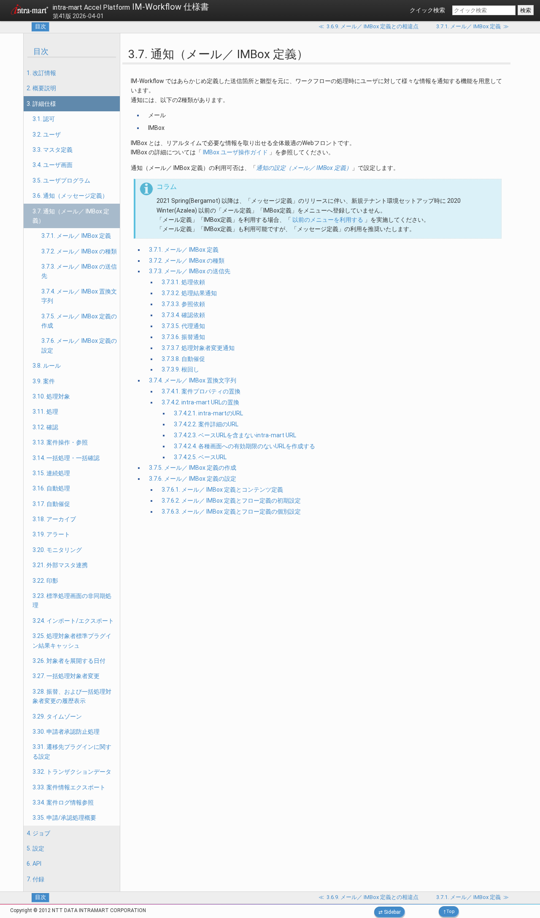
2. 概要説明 (41, 88)
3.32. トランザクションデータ (71, 771)
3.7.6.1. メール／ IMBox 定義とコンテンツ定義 (222, 489)
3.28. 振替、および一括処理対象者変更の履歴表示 (71, 696)
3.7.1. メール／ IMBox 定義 (76, 235)
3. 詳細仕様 (41, 103)
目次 (40, 26)
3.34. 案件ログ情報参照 (63, 802)
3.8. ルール (46, 365)
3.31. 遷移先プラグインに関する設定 (71, 751)
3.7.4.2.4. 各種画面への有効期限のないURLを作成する (244, 446)
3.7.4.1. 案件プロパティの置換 (201, 391)
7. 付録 (35, 879)
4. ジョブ (38, 833)
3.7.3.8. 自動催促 (183, 358)
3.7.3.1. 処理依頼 (183, 282)
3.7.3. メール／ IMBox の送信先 (79, 271)
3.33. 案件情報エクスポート (68, 787)
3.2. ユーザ (46, 134)
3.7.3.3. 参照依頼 (183, 304)
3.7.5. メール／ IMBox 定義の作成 (79, 321)
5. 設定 (35, 848)
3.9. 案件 (43, 381)
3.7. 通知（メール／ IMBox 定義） (70, 216)
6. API (34, 863)
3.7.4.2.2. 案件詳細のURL (206, 424)
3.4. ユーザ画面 (52, 165)
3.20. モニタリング (57, 549)
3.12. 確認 (45, 427)
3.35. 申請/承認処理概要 (64, 817)
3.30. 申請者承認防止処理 (66, 731)
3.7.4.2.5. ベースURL (200, 457)
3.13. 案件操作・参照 (60, 442)
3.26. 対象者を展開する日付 (68, 660)
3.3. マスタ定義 (52, 149)
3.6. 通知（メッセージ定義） (70, 195)
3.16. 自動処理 (51, 488)
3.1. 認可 (43, 119)
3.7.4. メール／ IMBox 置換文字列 (79, 296)
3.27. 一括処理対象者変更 (66, 676)
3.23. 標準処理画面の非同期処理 (71, 600)
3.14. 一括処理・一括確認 (66, 458)
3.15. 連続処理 (51, 473)
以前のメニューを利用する (327, 219)
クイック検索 (427, 10)
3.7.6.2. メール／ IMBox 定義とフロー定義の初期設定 (231, 500)
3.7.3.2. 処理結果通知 (189, 293)
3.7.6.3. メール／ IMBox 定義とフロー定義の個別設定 (231, 511)
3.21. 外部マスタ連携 (60, 565)
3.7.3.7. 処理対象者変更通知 (198, 348)
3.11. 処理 (45, 411)
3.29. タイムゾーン (57, 716)
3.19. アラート (51, 534)
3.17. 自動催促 (51, 504)
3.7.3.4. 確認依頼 (183, 315)
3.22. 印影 (45, 580)
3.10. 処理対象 (51, 396)
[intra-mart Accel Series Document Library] (29, 11)
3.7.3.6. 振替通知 (183, 337)
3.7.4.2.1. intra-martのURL (208, 413)
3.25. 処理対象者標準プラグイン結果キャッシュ (71, 641)
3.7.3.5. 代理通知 (183, 326)
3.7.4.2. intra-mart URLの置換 (200, 402)
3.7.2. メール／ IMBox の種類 (79, 251)
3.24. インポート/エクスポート (73, 620)
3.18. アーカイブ (54, 519)
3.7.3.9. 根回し (180, 369)
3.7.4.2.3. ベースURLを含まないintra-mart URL (235, 435)
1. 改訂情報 (41, 73)
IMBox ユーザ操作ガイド (235, 152)
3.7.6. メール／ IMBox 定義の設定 (79, 345)
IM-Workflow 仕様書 (131, 7)
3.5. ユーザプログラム (61, 180)
